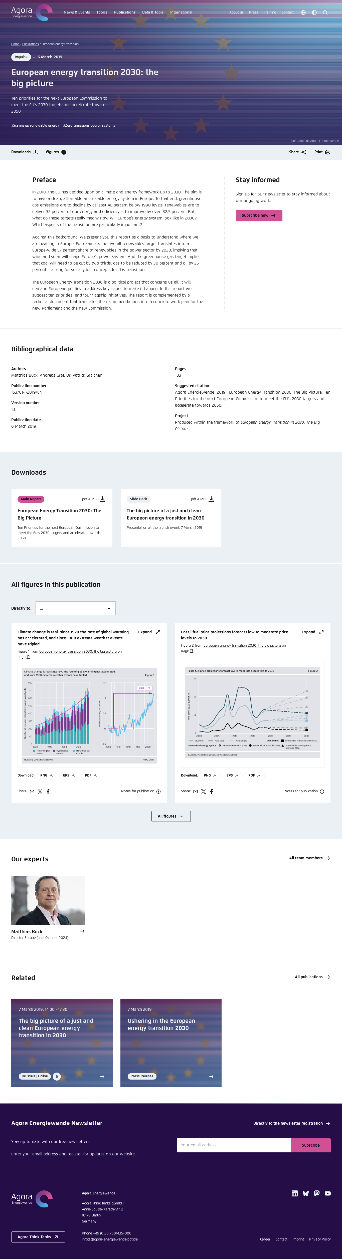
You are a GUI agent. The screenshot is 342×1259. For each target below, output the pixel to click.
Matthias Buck (27, 931)
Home (15, 44)
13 (191, 651)
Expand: (145, 632)
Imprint (298, 1239)
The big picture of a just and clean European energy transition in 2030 (56, 1028)
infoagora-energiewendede (110, 1239)
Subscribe (311, 1145)
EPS (66, 775)
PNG (43, 775)
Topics (102, 12)
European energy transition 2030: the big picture (78, 651)
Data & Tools (152, 12)
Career (265, 1239)
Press (253, 12)
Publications (124, 12)
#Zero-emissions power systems (89, 125)
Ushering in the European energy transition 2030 (161, 1024)
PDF (88, 775)
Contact (288, 12)
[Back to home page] (32, 12)
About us (236, 12)
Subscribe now (255, 215)
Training (270, 12)
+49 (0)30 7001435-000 (112, 1233)
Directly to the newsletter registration (288, 1123)
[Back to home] (38, 1198)
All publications (309, 977)
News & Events (77, 12)
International (181, 12)
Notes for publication (137, 791)
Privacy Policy (320, 1239)
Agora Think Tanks (34, 1237)
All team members (306, 858)
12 (28, 657)
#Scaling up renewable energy (35, 125)
